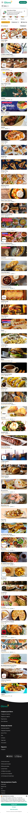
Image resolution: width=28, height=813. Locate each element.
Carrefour (3, 790)
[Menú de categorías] (2, 2)
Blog (2, 735)
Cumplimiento (4, 768)
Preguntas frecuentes (5, 730)
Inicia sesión (3, 742)
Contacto (3, 737)
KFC (2, 788)
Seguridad (3, 740)
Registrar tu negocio (5, 716)
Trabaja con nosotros (5, 714)
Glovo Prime (4, 733)
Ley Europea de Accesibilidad (7, 776)
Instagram (3, 749)
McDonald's (3, 784)
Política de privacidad (6, 763)
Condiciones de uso (5, 761)
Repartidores (4, 719)
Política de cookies (5, 766)
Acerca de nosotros (5, 728)
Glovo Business (4, 721)
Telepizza (3, 793)
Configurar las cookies (5, 771)
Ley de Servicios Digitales (6, 773)
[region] (14, 17)
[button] (4, 17)
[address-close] (24, 11)
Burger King (3, 786)
